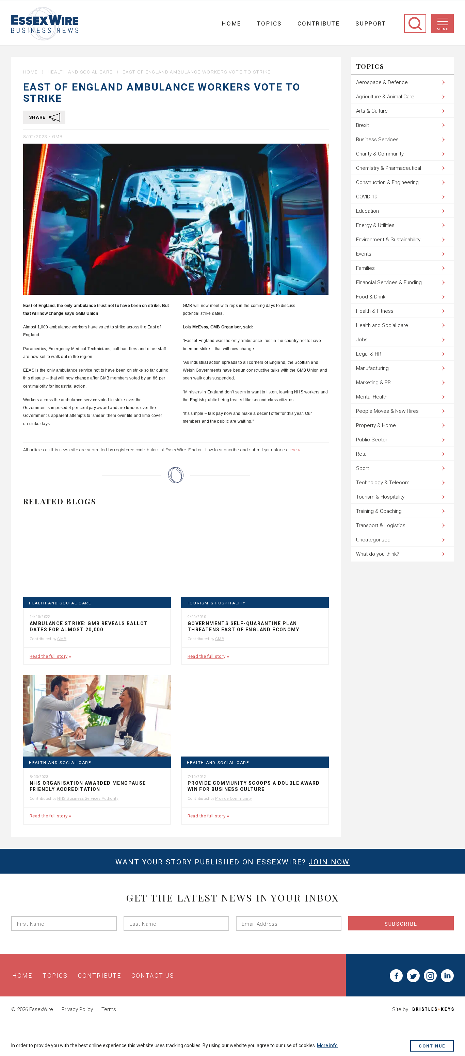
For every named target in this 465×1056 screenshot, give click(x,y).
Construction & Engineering (387, 182)
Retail (362, 454)
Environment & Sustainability (388, 240)
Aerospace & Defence (382, 82)
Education (367, 211)
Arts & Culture (372, 111)
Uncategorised (373, 540)
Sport (362, 468)
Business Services (377, 139)
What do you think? (377, 554)
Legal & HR (368, 354)
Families (365, 268)
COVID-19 (366, 197)
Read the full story (48, 656)
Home (231, 23)
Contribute (319, 23)
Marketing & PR (373, 382)
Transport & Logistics (380, 525)
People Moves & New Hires (387, 411)
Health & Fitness (375, 311)
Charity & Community (380, 154)
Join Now (329, 862)
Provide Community (233, 798)
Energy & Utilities (375, 225)
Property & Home (376, 425)
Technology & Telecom (383, 483)
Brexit (362, 125)
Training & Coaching (379, 511)
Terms (108, 1009)
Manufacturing (372, 368)
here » (294, 449)
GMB (57, 136)
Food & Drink (370, 297)
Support (370, 23)
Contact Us (152, 975)
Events (363, 254)
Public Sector (371, 440)
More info (327, 1045)
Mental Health (371, 397)
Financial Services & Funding (389, 282)
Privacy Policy (77, 1009)
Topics (269, 23)
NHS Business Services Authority (87, 798)
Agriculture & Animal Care (385, 97)
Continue (432, 1046)
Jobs (362, 340)
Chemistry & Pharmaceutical (388, 168)
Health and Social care (80, 72)
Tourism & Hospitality (216, 603)
